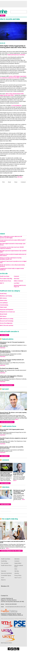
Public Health (3, 307)
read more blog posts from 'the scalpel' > (11, 550)
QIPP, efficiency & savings (6, 318)
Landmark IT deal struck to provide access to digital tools (13, 262)
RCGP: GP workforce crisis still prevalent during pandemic (12, 265)
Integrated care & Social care (7, 311)
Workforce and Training (6, 296)
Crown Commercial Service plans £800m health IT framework (13, 240)
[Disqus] (13, 208)
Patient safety (3, 300)
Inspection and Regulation (6, 309)
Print (3, 182)
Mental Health (3, 314)
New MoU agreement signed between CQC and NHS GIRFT (13, 251)
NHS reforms (3, 298)
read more (2, 347)
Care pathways (4, 302)
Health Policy (3, 293)
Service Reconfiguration (6, 323)
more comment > (5, 483)
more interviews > (5, 504)
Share (15, 182)
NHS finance (3, 316)
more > (17, 419)
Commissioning (4, 305)
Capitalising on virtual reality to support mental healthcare (12, 269)
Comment (23, 182)
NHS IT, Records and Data (6, 325)
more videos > (4, 335)
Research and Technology (6, 321)
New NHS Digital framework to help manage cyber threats (13, 244)
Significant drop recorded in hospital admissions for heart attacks (13, 255)
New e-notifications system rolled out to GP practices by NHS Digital (11, 237)
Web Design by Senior (6, 643)
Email (9, 182)
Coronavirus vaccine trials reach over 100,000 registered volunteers (12, 248)
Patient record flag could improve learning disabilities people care (10, 258)
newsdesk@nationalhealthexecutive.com (15, 606)
